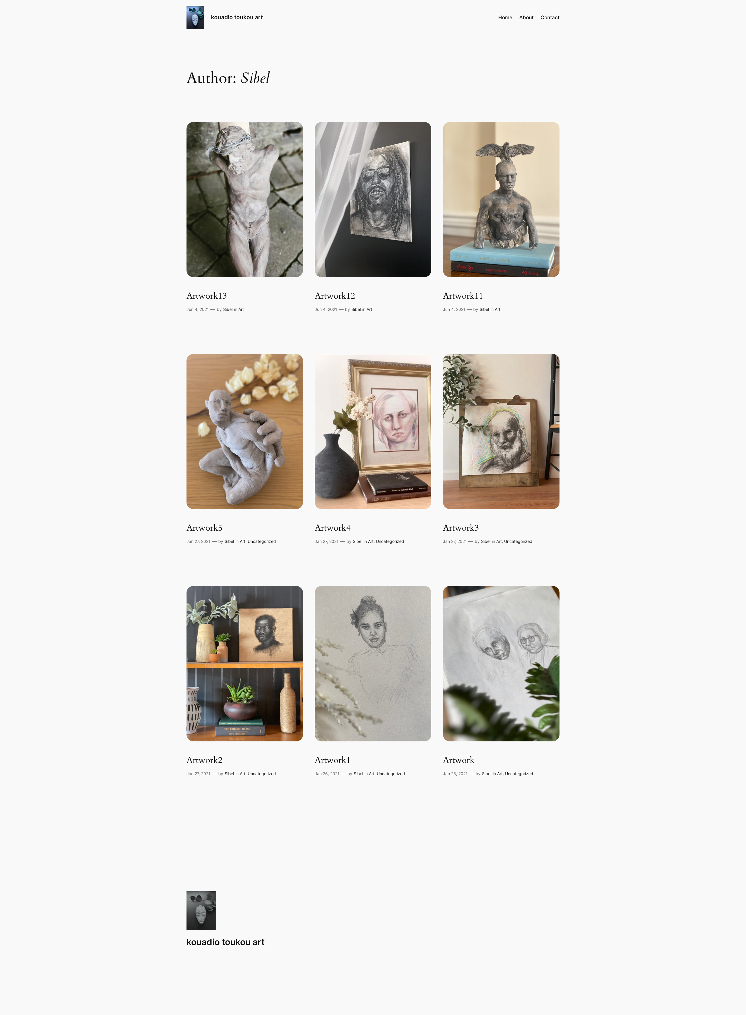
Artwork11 (463, 296)
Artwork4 (333, 528)
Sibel (228, 309)
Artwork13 (206, 296)
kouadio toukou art (237, 17)
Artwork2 (204, 760)
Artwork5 (204, 528)
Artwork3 (461, 528)
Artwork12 (335, 296)
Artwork (458, 760)
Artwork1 (333, 760)
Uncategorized (262, 541)
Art (241, 309)
